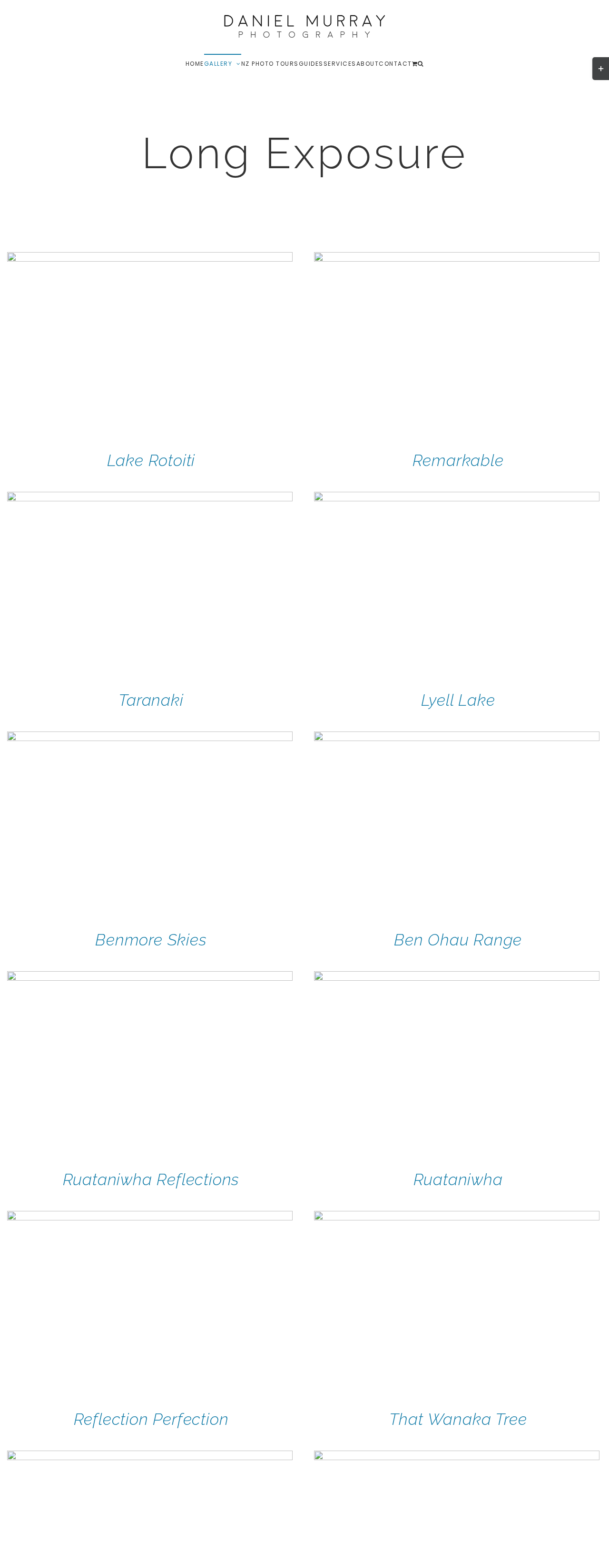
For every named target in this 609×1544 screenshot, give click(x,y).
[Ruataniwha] (456, 977)
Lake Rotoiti (151, 460)
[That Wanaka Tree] (456, 1217)
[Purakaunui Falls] (456, 1457)
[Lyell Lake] (456, 498)
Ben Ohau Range (458, 939)
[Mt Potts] (150, 1457)
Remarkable (458, 460)
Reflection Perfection (151, 1419)
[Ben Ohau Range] (456, 737)
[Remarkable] (456, 258)
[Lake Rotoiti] (150, 258)
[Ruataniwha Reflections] (150, 977)
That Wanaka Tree (458, 1419)
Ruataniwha (458, 1179)
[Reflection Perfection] (150, 1217)
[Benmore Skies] (150, 737)
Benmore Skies (150, 939)
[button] (421, 63)
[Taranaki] (150, 498)
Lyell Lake (458, 700)
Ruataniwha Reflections (151, 1179)
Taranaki (150, 700)
